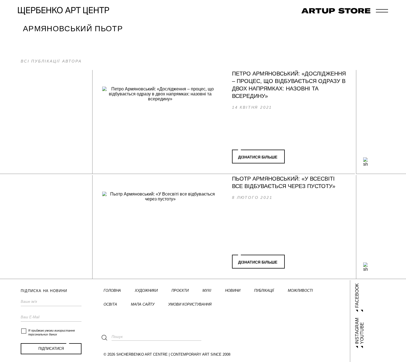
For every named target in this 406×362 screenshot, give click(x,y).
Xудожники (146, 290)
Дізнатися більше (257, 157)
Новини (232, 290)
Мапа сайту (142, 304)
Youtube (362, 333)
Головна (112, 290)
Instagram (357, 331)
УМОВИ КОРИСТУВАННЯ (190, 304)
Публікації (264, 290)
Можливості (300, 290)
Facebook (357, 295)
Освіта (110, 304)
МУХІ (206, 290)
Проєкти (180, 290)
